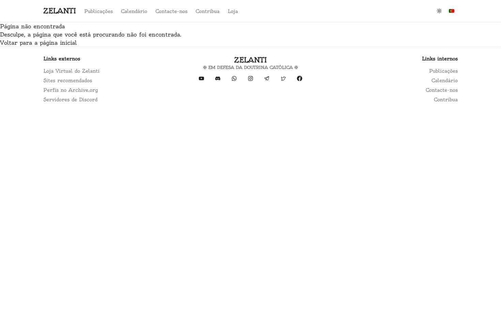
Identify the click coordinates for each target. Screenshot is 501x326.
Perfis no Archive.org (70, 90)
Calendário (134, 11)
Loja (233, 11)
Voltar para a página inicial (38, 42)
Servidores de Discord (70, 100)
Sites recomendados (67, 80)
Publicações (98, 11)
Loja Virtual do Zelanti (71, 71)
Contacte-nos (171, 11)
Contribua (207, 11)
